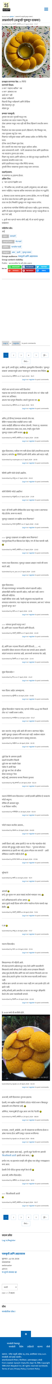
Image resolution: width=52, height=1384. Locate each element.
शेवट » (26, 361)
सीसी (48, 1347)
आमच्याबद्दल (32, 1360)
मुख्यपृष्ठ (12, 17)
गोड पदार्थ (18, 241)
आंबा (13, 252)
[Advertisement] (26, 308)
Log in (5, 343)
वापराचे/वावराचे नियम (10, 1360)
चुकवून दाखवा (26, 252)
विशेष (21, 1347)
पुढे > (44, 355)
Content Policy (33, 1369)
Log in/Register (8, 1240)
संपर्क (40, 1360)
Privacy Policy (20, 1369)
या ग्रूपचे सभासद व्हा (9, 1272)
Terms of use (7, 1369)
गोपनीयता (23, 1360)
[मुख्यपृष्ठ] (6, 6)
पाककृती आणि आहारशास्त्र (28, 256)
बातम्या (40, 1347)
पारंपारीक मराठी (16, 246)
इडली (18, 252)
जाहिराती (30, 1347)
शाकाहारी (13, 236)
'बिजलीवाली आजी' (9, 1155)
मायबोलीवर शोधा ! (9, 1311)
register (16, 343)
